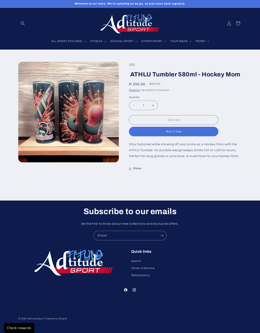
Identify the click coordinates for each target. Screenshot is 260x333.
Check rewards (19, 328)
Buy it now (173, 131)
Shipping (134, 90)
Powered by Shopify (56, 319)
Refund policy (140, 275)
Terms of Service (143, 268)
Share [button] (137, 168)
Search (136, 261)
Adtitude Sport (35, 319)
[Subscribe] (161, 235)
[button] (22, 23)
